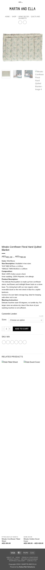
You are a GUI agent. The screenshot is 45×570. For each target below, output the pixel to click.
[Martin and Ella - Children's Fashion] (22, 8)
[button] (3, 9)
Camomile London (9, 314)
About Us (10, 557)
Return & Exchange (29, 559)
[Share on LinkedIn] (25, 342)
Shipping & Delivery (17, 561)
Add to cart (22, 329)
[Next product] (20, 22)
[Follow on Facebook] (25, 2)
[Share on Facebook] (8, 342)
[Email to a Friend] (16, 342)
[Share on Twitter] (12, 342)
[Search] (7, 9)
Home (7, 16)
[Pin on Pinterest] (20, 342)
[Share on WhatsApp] (4, 342)
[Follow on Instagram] (27, 2)
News (18, 557)
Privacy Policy (13, 559)
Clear (41, 316)
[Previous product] (25, 22)
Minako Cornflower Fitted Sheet (11, 540)
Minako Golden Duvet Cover (31, 540)
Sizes (4, 320)
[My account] (38, 8)
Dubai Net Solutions (27, 567)
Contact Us (32, 561)
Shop (14, 16)
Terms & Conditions (30, 557)
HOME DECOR (23, 16)
